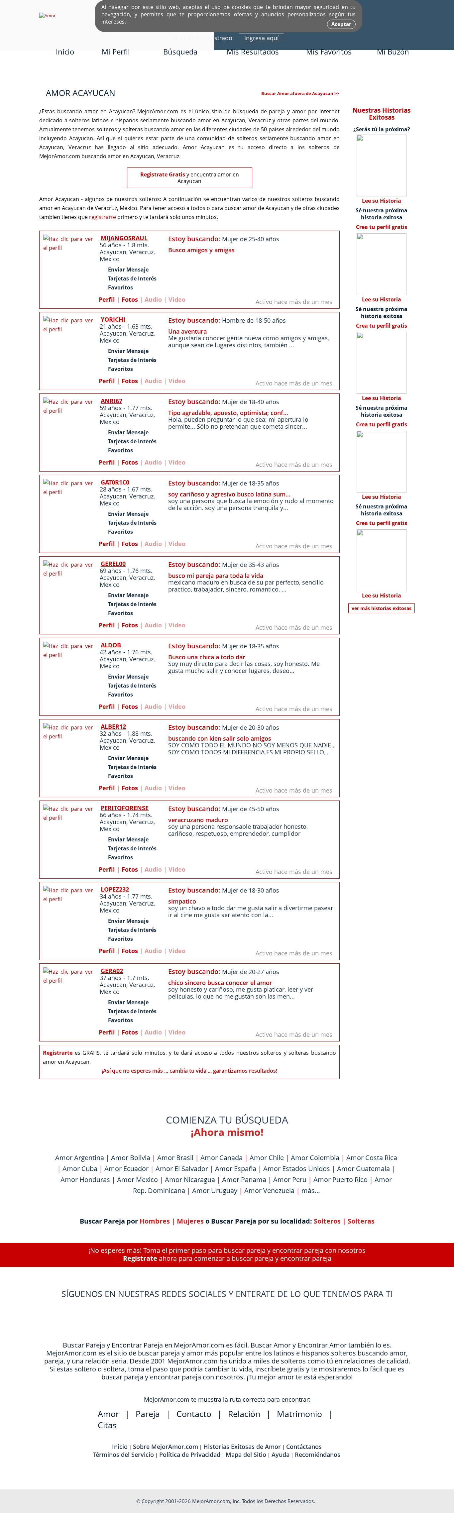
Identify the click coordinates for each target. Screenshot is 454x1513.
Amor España (235, 1168)
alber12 (113, 726)
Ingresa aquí (261, 38)
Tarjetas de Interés (132, 278)
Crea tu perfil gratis (381, 227)
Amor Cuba (79, 1168)
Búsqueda (180, 51)
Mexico (110, 259)
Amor (108, 1413)
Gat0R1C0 (115, 482)
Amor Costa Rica (371, 1157)
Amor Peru (289, 1179)
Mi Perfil (116, 51)
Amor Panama (244, 1179)
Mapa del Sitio (246, 1455)
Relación (244, 1413)
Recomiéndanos (317, 1455)
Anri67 (111, 401)
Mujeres (190, 1221)
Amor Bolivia (130, 1157)
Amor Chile (267, 1157)
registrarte (102, 217)
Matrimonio (299, 1413)
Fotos (130, 299)
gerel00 (113, 564)
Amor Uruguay (214, 1190)
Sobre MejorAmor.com (165, 1447)
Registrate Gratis (162, 174)
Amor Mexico (137, 1179)
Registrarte (57, 1052)
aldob (111, 645)
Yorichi (113, 319)
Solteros (327, 1221)
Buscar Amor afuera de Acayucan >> (300, 93)
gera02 (112, 971)
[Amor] (47, 16)
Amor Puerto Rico (340, 1179)
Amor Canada (221, 1157)
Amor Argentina (79, 1157)
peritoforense (125, 808)
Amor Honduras (85, 1179)
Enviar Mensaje (128, 269)
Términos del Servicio (123, 1455)
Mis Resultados (253, 51)
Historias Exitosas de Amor (242, 1447)
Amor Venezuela (269, 1190)
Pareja (148, 1413)
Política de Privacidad (189, 1455)
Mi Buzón (393, 51)
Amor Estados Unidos (296, 1168)
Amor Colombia (315, 1157)
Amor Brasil (175, 1157)
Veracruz (141, 252)
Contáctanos (304, 1447)
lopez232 (115, 889)
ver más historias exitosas (381, 608)
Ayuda (280, 1455)
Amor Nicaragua (190, 1179)
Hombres (155, 1221)
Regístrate (140, 1258)
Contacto (193, 1413)
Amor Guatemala (363, 1168)
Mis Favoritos (329, 51)
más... (310, 1190)
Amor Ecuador (126, 1168)
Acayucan (113, 252)
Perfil (107, 299)
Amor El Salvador (182, 1168)
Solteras (361, 1221)
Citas (107, 1425)
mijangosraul (124, 238)
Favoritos (120, 287)
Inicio (65, 51)
